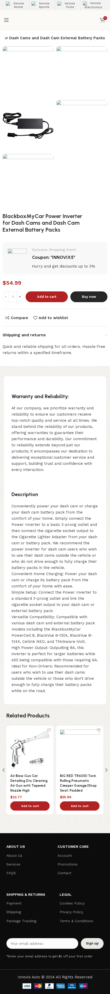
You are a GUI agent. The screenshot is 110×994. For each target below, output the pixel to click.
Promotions (68, 864)
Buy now (89, 297)
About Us (14, 855)
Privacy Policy (71, 912)
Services (13, 864)
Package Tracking (21, 921)
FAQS (11, 873)
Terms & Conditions (76, 921)
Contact (64, 873)
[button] (30, 806)
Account (65, 855)
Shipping (13, 912)
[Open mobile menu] (6, 20)
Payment (13, 903)
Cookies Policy (72, 903)
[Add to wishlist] (49, 730)
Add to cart (46, 297)
